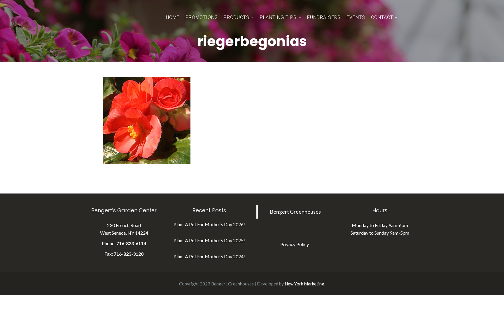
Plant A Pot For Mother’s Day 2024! (209, 256)
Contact (382, 17)
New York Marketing (304, 283)
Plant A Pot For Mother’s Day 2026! (209, 224)
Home (173, 17)
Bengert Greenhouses (295, 212)
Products (236, 17)
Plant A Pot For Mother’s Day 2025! (209, 240)
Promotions (202, 17)
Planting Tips (278, 17)
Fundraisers (324, 17)
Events (355, 17)
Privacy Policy (294, 244)
